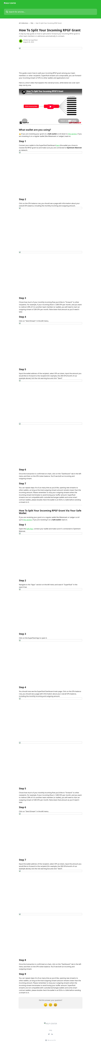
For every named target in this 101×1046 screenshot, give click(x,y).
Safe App (29, 529)
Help (50, 1030)
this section (72, 134)
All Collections (23, 23)
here (57, 145)
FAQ (32, 23)
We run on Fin (52, 1040)
